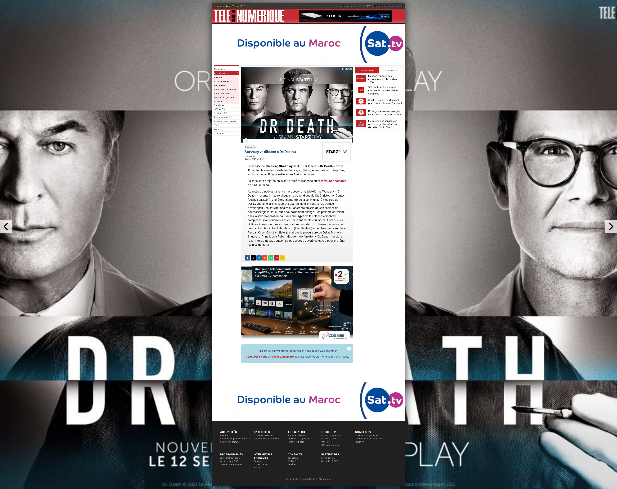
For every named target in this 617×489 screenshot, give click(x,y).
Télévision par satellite (346, 6)
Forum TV (360, 441)
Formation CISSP (329, 461)
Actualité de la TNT (297, 435)
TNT (361, 6)
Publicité (292, 461)
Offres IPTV (327, 441)
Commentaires (221, 81)
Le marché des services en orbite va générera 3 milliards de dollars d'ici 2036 (384, 124)
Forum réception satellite (266, 438)
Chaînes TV (220, 113)
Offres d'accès (261, 464)
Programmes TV (223, 117)
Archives (218, 101)
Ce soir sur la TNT (229, 461)
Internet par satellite (392, 6)
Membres (219, 69)
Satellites (219, 105)
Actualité (258, 461)
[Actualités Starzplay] (336, 159)
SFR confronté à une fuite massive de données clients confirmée (383, 90)
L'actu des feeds (222, 93)
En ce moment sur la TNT (233, 458)
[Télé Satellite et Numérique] (249, 16)
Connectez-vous (256, 356)
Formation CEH (328, 458)
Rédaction (293, 458)
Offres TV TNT (328, 438)
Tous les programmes (231, 464)
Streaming (376, 6)
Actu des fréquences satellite (235, 438)
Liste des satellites (263, 435)
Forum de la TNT (296, 441)
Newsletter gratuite (224, 97)
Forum (217, 129)
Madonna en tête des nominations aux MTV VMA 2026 (382, 79)
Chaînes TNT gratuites (299, 438)
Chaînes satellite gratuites (368, 438)
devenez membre (283, 356)
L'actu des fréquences (225, 89)
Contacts (219, 133)
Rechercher (220, 85)
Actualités (219, 73)
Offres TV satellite (330, 435)
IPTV (367, 6)
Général (292, 464)
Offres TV (219, 109)
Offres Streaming (330, 445)
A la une (218, 77)
